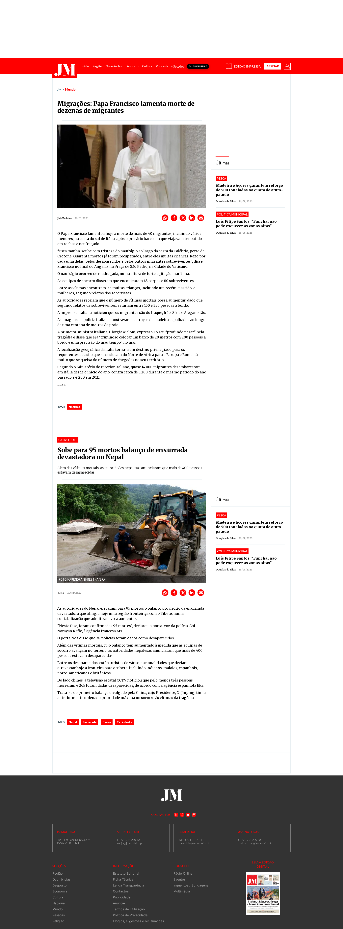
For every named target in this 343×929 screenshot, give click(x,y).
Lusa (61, 593)
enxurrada (89, 722)
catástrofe (124, 722)
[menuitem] (85, 66)
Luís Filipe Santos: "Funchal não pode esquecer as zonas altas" (246, 223)
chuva (106, 722)
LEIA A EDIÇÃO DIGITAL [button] (263, 864)
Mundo (70, 89)
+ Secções (177, 66)
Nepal (73, 722)
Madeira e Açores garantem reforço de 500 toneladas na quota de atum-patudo (249, 190)
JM (59, 89)
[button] (287, 66)
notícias (74, 407)
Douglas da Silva (226, 201)
